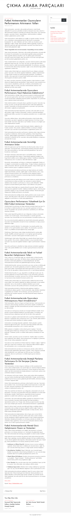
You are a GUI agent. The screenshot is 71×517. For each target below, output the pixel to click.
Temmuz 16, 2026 (30, 506)
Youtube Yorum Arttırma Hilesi (57, 41)
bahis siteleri (7, 480)
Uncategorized (9, 18)
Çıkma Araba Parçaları (35, 6)
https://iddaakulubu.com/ (15, 483)
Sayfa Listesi (53, 36)
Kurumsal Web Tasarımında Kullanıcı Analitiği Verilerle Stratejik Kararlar (12, 504)
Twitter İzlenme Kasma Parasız (57, 40)
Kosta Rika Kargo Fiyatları (56, 33)
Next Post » (43, 491)
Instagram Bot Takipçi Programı (57, 31)
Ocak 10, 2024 (8, 508)
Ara (51, 17)
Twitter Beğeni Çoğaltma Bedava (58, 38)
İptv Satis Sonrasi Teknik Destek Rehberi (35, 503)
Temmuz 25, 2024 (8, 25)
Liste (51, 35)
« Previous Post (8, 491)
